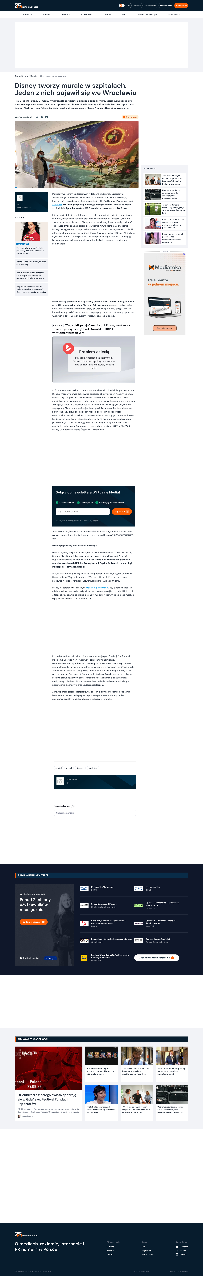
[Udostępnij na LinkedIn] (46, 117)
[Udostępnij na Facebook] (43, 117)
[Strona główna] (26, 5)
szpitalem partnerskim (97, 587)
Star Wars (57, 204)
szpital (59, 768)
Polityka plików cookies (179, 1271)
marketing (93, 768)
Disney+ (80, 768)
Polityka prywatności (142, 1271)
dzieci (69, 768)
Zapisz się (120, 511)
